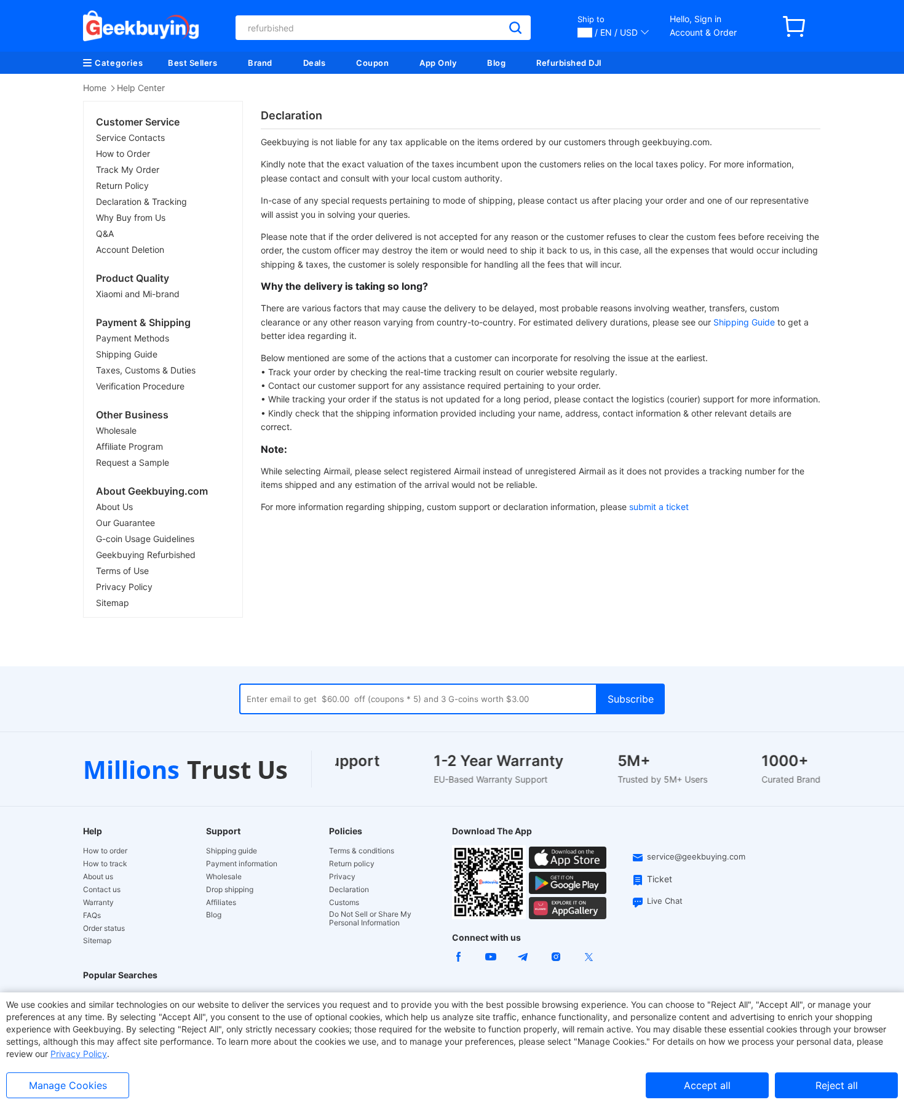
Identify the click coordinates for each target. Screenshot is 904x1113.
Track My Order (127, 169)
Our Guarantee (125, 522)
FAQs (92, 915)
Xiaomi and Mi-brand (138, 294)
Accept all (707, 1085)
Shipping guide (231, 851)
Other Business (132, 415)
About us (98, 876)
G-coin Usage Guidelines (145, 538)
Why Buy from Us (130, 217)
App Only (437, 63)
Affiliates (221, 902)
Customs (344, 902)
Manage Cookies (68, 1085)
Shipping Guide (126, 354)
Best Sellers (192, 63)
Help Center (141, 87)
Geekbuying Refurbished (146, 554)
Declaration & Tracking (141, 201)
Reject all (836, 1085)
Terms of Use (122, 570)
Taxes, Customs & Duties (146, 370)
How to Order (123, 153)
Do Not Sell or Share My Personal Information (370, 918)
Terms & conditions (361, 851)
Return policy (352, 864)
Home (94, 87)
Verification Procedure (140, 386)
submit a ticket (659, 506)
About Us (114, 506)
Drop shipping (229, 889)
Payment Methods (132, 338)
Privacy (342, 876)
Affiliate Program (129, 446)
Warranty (98, 902)
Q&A (105, 233)
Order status (104, 928)
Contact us (102, 889)
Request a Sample (132, 462)
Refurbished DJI (569, 63)
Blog (496, 63)
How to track (105, 864)
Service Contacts (130, 137)
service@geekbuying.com (696, 856)
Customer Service (138, 122)
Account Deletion (130, 249)
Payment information (241, 864)
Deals (314, 63)
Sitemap (112, 602)
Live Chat (665, 901)
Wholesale (116, 430)
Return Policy (122, 185)
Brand (260, 63)
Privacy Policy (124, 586)
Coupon (372, 63)
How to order (105, 851)
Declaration (349, 889)
